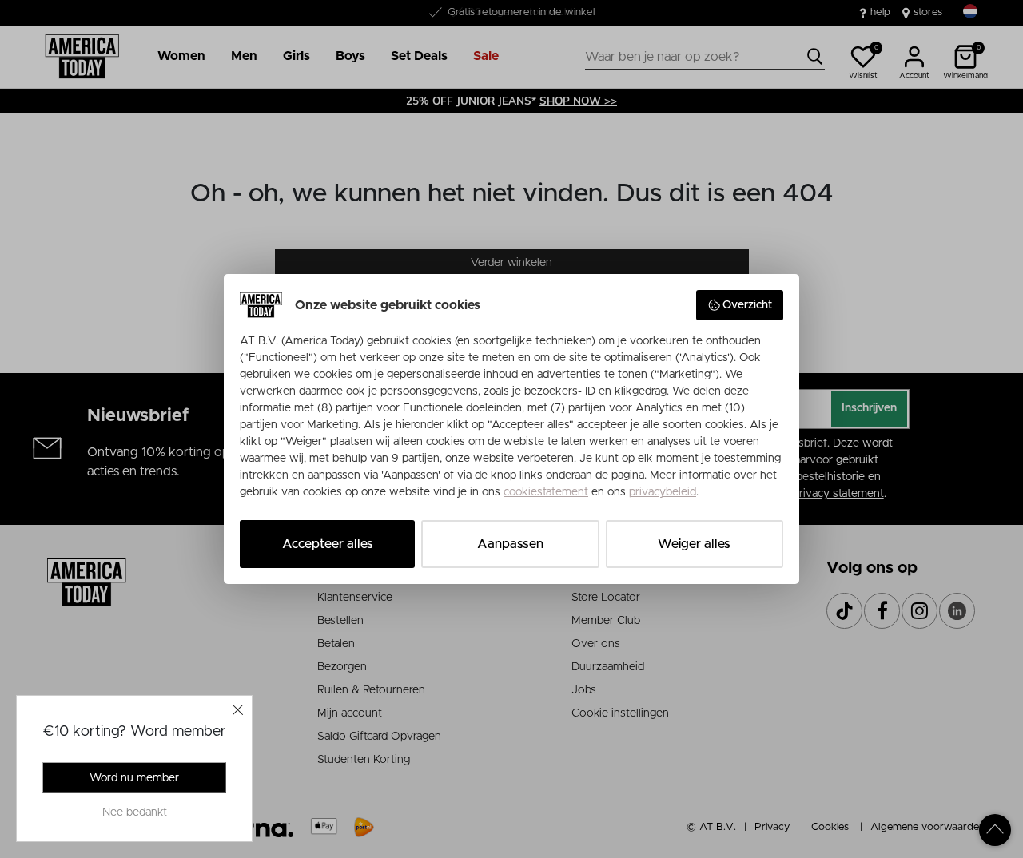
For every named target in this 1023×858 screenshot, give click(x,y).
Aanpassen (510, 544)
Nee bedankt (134, 812)
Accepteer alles (327, 544)
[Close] (238, 709)
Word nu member (134, 778)
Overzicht (747, 305)
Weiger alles (694, 544)
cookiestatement (546, 492)
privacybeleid (662, 492)
